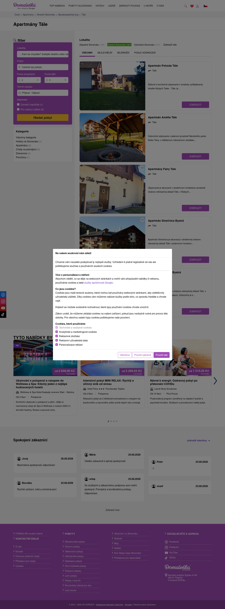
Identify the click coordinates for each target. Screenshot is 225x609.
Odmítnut (125, 355)
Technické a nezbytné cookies (75, 327)
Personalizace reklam (71, 344)
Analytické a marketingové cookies (78, 332)
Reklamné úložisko (69, 336)
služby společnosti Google (98, 282)
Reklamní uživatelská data (73, 340)
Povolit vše (162, 355)
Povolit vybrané (142, 355)
